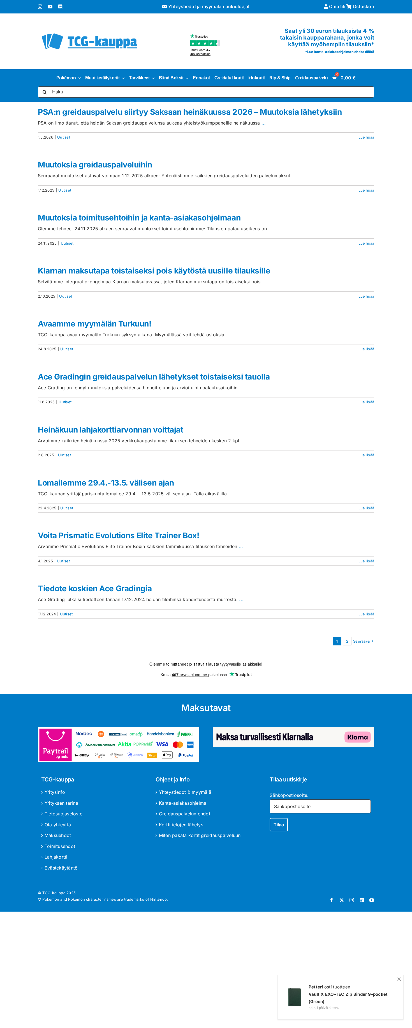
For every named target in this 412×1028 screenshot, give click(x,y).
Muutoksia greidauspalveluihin (95, 164)
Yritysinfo (55, 792)
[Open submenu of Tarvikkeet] (151, 78)
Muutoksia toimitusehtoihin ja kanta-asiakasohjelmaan (139, 217)
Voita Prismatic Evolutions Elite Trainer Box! (118, 535)
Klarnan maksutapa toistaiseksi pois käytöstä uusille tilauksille (154, 270)
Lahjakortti (56, 857)
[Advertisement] (206, 971)
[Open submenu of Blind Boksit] (185, 78)
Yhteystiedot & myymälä (185, 792)
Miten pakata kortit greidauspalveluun (200, 835)
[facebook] (331, 900)
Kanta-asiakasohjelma (183, 803)
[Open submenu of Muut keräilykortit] (121, 78)
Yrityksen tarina (61, 803)
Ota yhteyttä (58, 824)
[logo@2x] (89, 32)
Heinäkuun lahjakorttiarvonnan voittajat (110, 429)
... (263, 123)
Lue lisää (366, 137)
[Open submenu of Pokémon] (78, 78)
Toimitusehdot (60, 846)
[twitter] (341, 900)
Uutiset (63, 137)
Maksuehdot (58, 835)
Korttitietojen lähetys (181, 824)
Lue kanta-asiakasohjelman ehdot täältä (340, 52)
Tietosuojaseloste (63, 814)
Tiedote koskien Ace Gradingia (95, 588)
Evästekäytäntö (61, 868)
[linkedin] (362, 900)
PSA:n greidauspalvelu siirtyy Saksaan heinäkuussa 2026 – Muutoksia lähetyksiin (190, 112)
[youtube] (50, 6)
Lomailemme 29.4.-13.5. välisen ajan (106, 482)
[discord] (60, 6)
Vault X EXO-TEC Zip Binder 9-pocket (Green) (348, 998)
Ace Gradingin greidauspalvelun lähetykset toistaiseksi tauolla (154, 376)
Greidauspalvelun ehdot (184, 814)
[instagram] (40, 6)
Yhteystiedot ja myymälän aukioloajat (208, 6)
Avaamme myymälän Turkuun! (94, 323)
